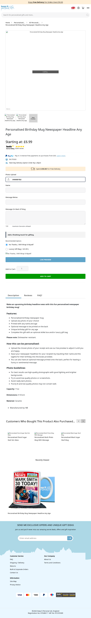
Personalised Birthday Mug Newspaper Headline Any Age (29, 513)
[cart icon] (83, 8)
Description (13, 295)
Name (8, 185)
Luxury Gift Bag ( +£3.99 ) (19, 249)
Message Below (12, 197)
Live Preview (45, 259)
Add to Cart (45, 276)
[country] (73, 8)
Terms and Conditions (52, 563)
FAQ (11, 559)
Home (8, 23)
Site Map (13, 581)
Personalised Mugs (19, 23)
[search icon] (87, 15)
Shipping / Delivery (17, 563)
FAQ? (39, 295)
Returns (13, 566)
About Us (47, 559)
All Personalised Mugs (34, 23)
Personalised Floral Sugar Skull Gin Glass (17, 438)
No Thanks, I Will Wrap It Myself (21, 244)
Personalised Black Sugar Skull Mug (70, 438)
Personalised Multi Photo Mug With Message (44, 438)
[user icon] (78, 8)
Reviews (28, 295)
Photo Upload (11, 174)
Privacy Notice (15, 585)
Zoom (8, 109)
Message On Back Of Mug (16, 209)
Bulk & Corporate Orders (19, 569)
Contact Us (14, 572)
